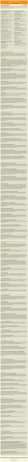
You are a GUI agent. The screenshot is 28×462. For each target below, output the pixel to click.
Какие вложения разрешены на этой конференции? (20, 38)
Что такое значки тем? (3, 48)
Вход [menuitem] (25, 5)
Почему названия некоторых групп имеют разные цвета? (20, 15)
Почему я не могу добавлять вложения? (5, 35)
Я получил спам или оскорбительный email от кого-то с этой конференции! (20, 21)
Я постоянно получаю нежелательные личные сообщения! (19, 20)
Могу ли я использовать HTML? (4, 43)
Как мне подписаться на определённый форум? (19, 35)
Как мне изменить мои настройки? (4, 20)
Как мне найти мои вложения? (17, 39)
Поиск (2, 6)
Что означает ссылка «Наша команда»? (18, 16)
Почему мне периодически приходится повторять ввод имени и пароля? (7, 17)
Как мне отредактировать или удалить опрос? (6, 34)
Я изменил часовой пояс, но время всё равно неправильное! (6, 23)
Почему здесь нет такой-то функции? (18, 42)
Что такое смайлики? (3, 44)
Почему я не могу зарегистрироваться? (5, 13)
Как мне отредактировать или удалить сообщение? (6, 31)
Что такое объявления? (3, 46)
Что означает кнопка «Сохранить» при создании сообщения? (6, 38)
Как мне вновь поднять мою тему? (4, 39)
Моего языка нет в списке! (4, 24)
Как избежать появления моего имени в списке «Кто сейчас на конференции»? (6, 21)
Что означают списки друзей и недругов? (18, 24)
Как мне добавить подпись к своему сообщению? (6, 32)
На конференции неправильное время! (5, 22)
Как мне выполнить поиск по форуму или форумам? (20, 28)
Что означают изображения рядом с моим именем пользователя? (6, 25)
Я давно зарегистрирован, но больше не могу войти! (6, 15)
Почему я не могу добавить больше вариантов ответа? (7, 33)
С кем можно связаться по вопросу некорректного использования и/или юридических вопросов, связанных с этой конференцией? (20, 44)
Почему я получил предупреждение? (5, 36)
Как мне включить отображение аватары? (5, 26)
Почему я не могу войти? (3, 14)
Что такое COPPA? (3, 12)
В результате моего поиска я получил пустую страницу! (20, 29)
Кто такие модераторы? (16, 12)
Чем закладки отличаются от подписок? (18, 33)
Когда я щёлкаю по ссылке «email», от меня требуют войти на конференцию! (7, 28)
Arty (11, 459)
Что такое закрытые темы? (4, 47)
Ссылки (1, 5)
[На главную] (14, 2)
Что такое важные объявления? (4, 45)
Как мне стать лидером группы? (17, 14)
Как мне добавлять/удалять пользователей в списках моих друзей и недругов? (20, 25)
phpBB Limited (21, 432)
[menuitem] (23, 5)
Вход (4, 6)
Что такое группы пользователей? (18, 13)
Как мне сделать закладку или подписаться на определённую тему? (19, 34)
